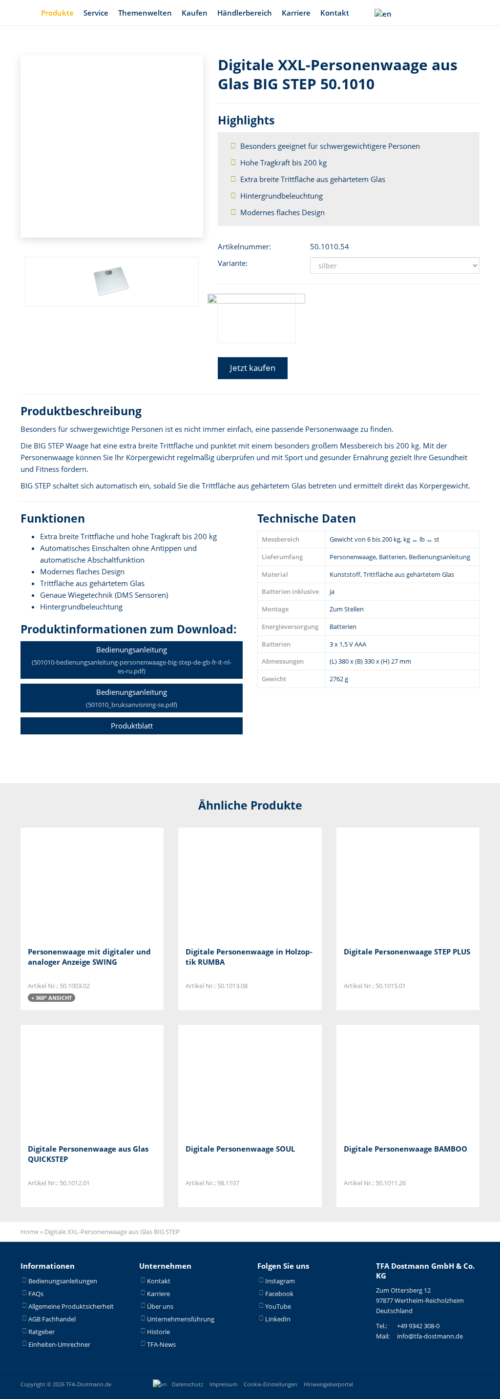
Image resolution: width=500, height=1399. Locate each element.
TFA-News (161, 1343)
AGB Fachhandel (52, 1318)
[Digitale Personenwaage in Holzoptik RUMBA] (234, 883)
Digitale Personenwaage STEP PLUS (407, 951)
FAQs (35, 1293)
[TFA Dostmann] (447, 1384)
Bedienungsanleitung (131, 660)
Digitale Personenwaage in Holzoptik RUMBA (249, 957)
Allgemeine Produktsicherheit (71, 1305)
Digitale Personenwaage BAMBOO (405, 1149)
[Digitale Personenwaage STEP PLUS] (392, 883)
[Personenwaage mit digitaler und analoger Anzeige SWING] (76, 883)
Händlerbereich (244, 13)
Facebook (279, 1293)
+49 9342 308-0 (418, 1325)
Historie (158, 1331)
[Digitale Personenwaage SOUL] (234, 1080)
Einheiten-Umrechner (59, 1343)
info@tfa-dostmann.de (430, 1336)
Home (30, 1231)
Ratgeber (41, 1331)
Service (95, 13)
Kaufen (195, 13)
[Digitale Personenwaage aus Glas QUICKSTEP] (76, 1080)
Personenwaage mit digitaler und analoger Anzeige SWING (89, 957)
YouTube (278, 1305)
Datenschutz (187, 1383)
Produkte (57, 13)
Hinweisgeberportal (328, 1383)
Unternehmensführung (180, 1318)
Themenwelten (145, 13)
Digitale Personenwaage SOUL (240, 1149)
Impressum (223, 1383)
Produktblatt (132, 725)
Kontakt (334, 13)
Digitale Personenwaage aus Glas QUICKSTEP (88, 1154)
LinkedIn (278, 1318)
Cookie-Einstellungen (270, 1383)
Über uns (160, 1305)
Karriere (296, 13)
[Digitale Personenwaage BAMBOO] (392, 1080)
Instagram (280, 1280)
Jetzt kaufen (252, 367)
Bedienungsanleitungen (62, 1280)
